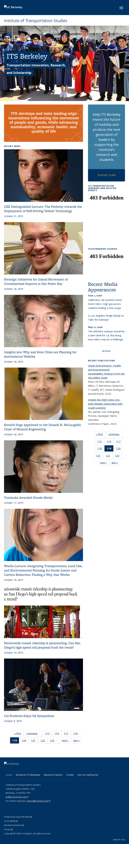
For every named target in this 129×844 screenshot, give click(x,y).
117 (67, 734)
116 (57, 734)
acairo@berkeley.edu (39, 800)
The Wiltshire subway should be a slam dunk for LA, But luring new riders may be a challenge (106, 335)
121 (34, 741)
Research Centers (53, 774)
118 (76, 734)
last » (77, 741)
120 (25, 741)
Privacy (8, 829)
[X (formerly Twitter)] (13, 769)
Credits (70, 774)
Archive (106, 351)
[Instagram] (33, 769)
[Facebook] (7, 769)
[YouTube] (26, 769)
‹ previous (33, 734)
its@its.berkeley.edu (17, 796)
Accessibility (11, 821)
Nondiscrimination (14, 825)
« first (18, 734)
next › (66, 741)
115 (48, 734)
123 (53, 741)
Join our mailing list (88, 774)
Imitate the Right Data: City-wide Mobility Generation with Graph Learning (105, 403)
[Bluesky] (39, 769)
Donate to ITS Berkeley (28, 774)
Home (9, 774)
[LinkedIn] (20, 769)
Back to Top (119, 839)
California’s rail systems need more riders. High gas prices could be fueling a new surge (105, 304)
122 (43, 741)
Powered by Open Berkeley (18, 816)
